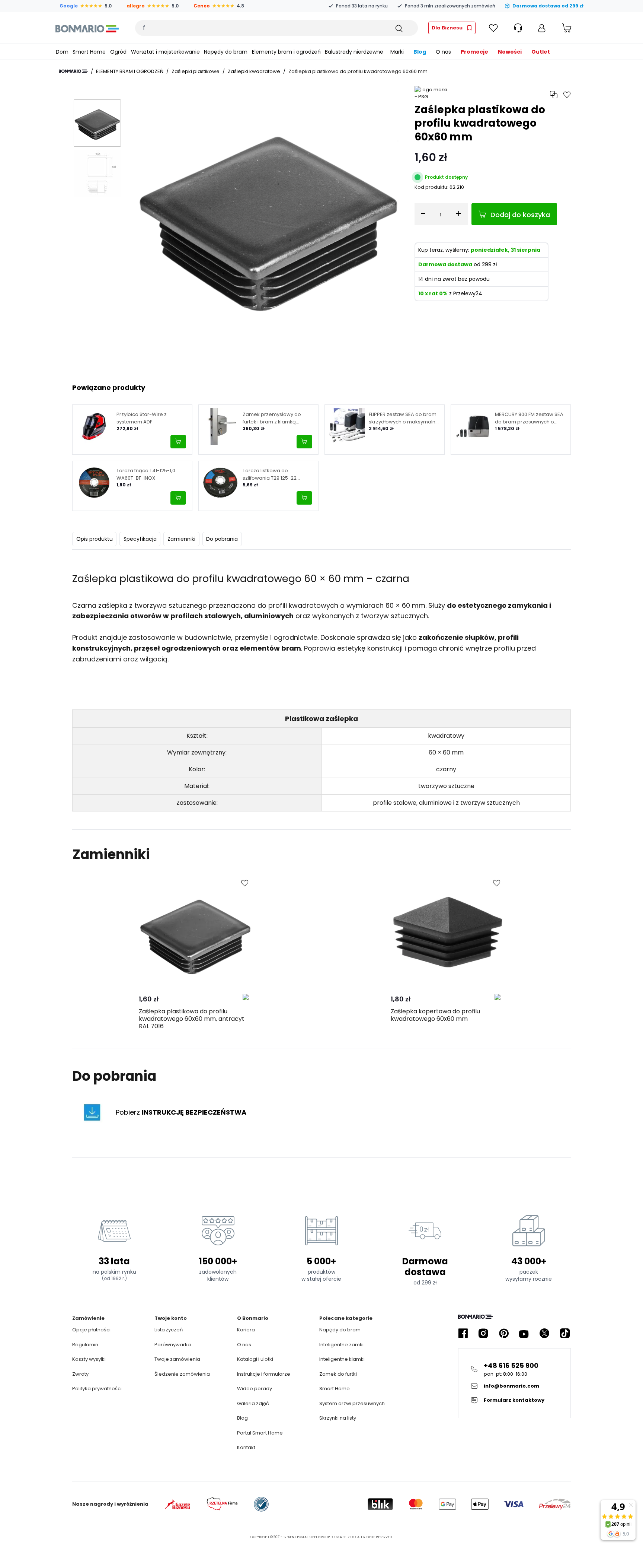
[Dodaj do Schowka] (245, 883)
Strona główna (73, 71)
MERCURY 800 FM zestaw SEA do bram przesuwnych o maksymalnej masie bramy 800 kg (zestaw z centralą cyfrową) (529, 418)
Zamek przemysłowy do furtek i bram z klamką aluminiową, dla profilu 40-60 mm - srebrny (278, 418)
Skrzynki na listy (337, 1417)
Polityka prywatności (97, 1388)
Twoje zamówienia (177, 1359)
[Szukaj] (398, 28)
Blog (242, 1417)
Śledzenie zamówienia (182, 1374)
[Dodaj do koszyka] (178, 441)
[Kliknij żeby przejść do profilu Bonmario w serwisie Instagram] (483, 1333)
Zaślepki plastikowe (196, 71)
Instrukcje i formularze (263, 1374)
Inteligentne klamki (342, 1359)
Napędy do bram (340, 1329)
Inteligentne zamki (341, 1344)
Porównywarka (172, 1344)
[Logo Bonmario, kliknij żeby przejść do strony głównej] (87, 28)
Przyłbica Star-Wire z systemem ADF (141, 418)
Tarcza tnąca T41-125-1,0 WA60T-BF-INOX (145, 474)
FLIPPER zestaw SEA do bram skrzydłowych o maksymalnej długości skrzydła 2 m (404, 418)
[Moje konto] (541, 28)
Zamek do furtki (338, 1374)
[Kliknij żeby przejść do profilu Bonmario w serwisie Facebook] (463, 1333)
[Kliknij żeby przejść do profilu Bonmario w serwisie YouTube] (524, 1333)
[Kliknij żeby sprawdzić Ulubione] (493, 28)
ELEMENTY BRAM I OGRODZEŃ (129, 71)
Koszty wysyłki (89, 1359)
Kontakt (246, 1447)
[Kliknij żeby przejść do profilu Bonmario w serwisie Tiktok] (565, 1333)
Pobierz (181, 1112)
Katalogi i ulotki (255, 1359)
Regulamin (85, 1344)
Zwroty (80, 1374)
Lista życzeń (168, 1329)
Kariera (246, 1329)
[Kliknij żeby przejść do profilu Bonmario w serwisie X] (544, 1333)
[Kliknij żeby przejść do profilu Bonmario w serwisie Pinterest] (504, 1333)
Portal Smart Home (260, 1432)
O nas (244, 1344)
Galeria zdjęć (253, 1403)
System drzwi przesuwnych (352, 1403)
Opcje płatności (91, 1329)
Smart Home (334, 1388)
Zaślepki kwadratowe (254, 71)
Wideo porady (254, 1388)
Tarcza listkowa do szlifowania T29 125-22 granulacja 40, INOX (270, 474)
